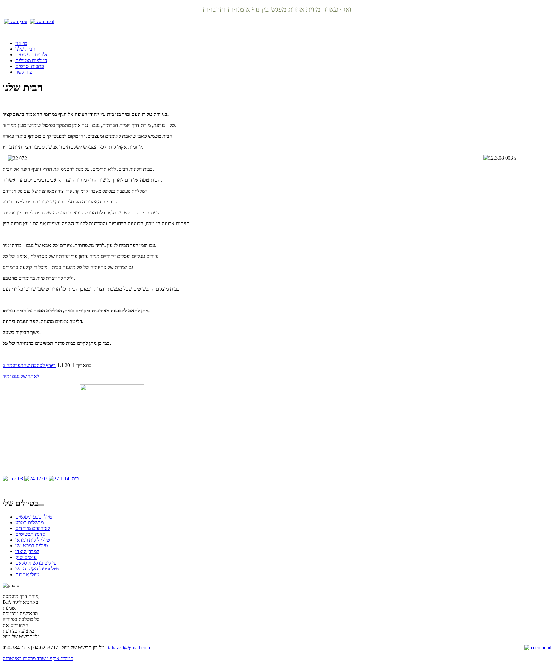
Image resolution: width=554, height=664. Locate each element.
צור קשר (23, 72)
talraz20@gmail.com (129, 647)
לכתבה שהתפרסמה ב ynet (29, 365)
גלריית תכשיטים (31, 54)
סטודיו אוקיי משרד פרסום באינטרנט (38, 658)
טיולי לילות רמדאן (32, 540)
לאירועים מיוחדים (32, 528)
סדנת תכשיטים (30, 534)
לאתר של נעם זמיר (21, 376)
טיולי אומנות (27, 574)
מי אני (21, 43)
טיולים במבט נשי (31, 545)
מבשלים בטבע (29, 522)
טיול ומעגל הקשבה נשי (37, 568)
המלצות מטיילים (31, 60)
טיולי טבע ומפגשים (33, 516)
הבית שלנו (25, 49)
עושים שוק (26, 557)
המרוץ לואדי (27, 551)
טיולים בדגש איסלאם (36, 563)
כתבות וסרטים (29, 66)
